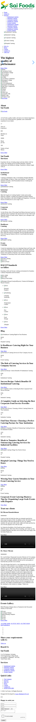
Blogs (5, 683)
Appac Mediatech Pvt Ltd (22, 694)
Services (6, 680)
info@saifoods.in (5, 625)
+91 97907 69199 (25, 623)
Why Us (6, 682)
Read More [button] (4, 534)
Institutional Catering (12, 17)
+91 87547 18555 (15, 623)
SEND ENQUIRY (9, 688)
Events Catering (11, 23)
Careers (6, 685)
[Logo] (18, 9)
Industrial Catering (12, 18)
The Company (8, 679)
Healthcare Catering (12, 21)
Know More (4, 68)
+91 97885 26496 (5, 623)
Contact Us (7, 686)
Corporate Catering (12, 20)
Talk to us (3, 643)
